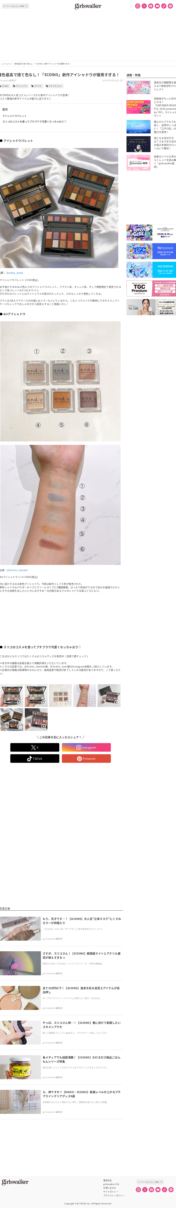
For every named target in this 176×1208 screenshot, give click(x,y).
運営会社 (107, 1180)
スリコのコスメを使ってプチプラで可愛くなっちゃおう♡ (34, 121)
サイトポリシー (110, 1192)
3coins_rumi (14, 273)
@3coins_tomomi (17, 570)
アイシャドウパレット (14, 115)
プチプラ (38, 86)
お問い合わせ (109, 1188)
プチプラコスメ (55, 86)
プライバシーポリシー (114, 1195)
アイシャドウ (21, 86)
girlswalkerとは (111, 1184)
